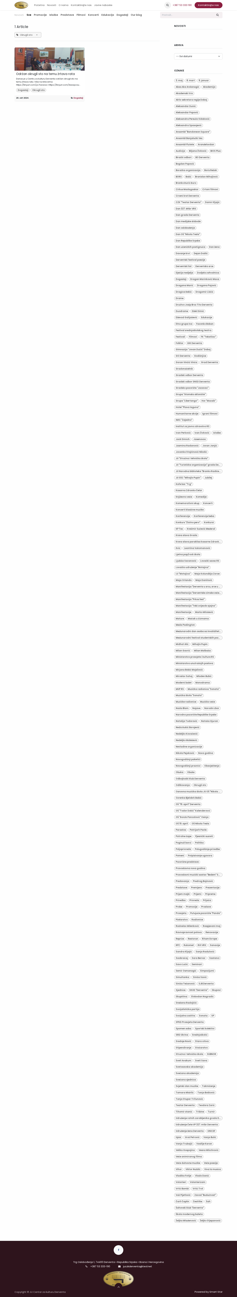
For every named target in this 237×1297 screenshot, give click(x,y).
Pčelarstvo (182, 919)
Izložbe (217, 432)
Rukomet (189, 945)
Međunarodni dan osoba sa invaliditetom (199, 631)
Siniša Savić (200, 977)
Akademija (209, 86)
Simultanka (182, 977)
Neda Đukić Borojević (187, 727)
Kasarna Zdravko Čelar (189, 490)
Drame (179, 298)
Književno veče (184, 496)
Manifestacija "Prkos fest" (190, 599)
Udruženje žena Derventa (190, 1131)
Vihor (179, 1169)
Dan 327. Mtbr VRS (186, 208)
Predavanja (182, 881)
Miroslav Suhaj (184, 676)
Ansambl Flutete (185, 144)
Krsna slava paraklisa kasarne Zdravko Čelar (199, 541)
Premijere (196, 887)
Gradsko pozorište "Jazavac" (192, 387)
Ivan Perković (183, 432)
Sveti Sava (201, 1060)
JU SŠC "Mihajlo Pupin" (188, 477)
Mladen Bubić (204, 676)
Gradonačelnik (184, 368)
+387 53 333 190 (182, 5)
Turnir (211, 1111)
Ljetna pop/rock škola (188, 554)
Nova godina (205, 753)
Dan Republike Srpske (188, 240)
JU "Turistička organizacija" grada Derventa (199, 464)
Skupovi (216, 990)
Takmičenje (208, 1086)
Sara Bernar (198, 958)
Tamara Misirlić (185, 1092)
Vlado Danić (202, 1175)
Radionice (197, 919)
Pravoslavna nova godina (190, 868)
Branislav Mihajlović (206, 176)
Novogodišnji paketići (188, 759)
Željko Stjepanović (210, 1220)
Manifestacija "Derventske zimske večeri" (199, 592)
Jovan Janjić (209, 445)
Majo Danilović (203, 580)
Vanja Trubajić (184, 1143)
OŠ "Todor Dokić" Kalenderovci (193, 810)
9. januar (204, 80)
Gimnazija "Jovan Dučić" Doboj (193, 349)
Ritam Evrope (209, 938)
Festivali (180, 336)
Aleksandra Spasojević (189, 125)
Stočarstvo (201, 1047)
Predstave (181, 887)
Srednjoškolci (199, 1034)
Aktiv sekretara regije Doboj (191, 99)
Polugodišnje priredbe (207, 849)
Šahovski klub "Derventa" (190, 1207)
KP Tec (179, 528)
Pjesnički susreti (204, 836)
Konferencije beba (204, 516)
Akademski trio (184, 93)
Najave (196, 708)
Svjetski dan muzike (187, 1086)
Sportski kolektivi (204, 1028)
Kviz (178, 548)
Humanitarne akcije (187, 413)
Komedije (201, 496)
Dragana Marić (184, 285)
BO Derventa (202, 157)
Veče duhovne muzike (188, 1163)
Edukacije (206, 317)
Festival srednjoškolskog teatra (193, 330)
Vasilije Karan (204, 1143)
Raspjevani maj (211, 926)
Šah (208, 1201)
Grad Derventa (209, 362)
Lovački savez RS (209, 560)
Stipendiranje (183, 1047)
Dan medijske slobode (188, 221)
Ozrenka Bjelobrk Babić (189, 797)
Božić (188, 176)
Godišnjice (200, 355)
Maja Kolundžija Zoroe (207, 573)
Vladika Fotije (183, 1175)
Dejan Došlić (201, 253)
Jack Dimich (183, 439)
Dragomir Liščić (204, 291)
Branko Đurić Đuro (186, 183)
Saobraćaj (182, 958)
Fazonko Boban (204, 323)
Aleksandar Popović (187, 112)
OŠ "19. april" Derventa (188, 804)
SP (212, 1015)
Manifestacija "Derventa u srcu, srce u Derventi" (199, 586)
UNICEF (211, 1131)
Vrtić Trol (198, 1188)
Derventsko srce (204, 266)
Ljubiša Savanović (186, 560)
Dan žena (214, 247)
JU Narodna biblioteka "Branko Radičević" (199, 471)
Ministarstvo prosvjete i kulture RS (195, 656)
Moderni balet (184, 682)
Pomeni (180, 855)
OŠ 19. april (182, 823)
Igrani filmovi (209, 413)
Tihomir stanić (184, 1111)
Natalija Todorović (186, 721)
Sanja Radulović (205, 951)
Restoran (193, 938)
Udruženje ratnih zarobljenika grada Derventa (199, 1118)
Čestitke (197, 1201)
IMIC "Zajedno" (184, 420)
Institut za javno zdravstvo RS (192, 426)
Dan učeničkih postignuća (190, 247)
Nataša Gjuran (209, 721)
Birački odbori (184, 157)
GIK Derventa (194, 343)
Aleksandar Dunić (186, 106)
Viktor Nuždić (193, 1169)
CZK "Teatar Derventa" (188, 202)
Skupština (181, 996)
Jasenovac (199, 439)
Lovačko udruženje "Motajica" (192, 567)
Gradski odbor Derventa (189, 375)
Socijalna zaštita (185, 1015)
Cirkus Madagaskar (187, 189)
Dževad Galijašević (186, 317)
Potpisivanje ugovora (200, 855)
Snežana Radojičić (186, 1002)
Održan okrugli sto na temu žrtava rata (45, 74)
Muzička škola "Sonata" (189, 695)
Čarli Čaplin (182, 1201)
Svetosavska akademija (189, 1066)
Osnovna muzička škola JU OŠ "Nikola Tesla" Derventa (199, 791)
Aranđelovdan (206, 144)
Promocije (191, 906)
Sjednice (180, 990)
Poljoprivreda (183, 849)
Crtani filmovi (210, 189)
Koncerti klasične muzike (190, 509)
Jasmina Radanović (187, 445)
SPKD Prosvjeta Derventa (190, 1022)
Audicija (180, 151)
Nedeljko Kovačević (187, 733)
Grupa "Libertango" (187, 400)
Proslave (206, 906)
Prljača (207, 900)
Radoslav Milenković (187, 926)
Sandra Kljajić (184, 951)
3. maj (179, 80)
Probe (179, 906)
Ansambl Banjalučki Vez (189, 138)
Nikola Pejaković (185, 753)
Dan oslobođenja (185, 227)
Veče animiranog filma (189, 1156)
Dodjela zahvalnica (208, 272)
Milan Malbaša (202, 650)
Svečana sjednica (186, 1079)
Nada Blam (182, 708)
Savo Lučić (182, 964)
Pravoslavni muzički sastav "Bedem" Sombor (199, 874)
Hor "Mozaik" (209, 400)
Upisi (178, 1137)
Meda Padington (185, 624)
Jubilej (208, 477)
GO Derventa (183, 355)
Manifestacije (183, 612)
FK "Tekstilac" (208, 336)
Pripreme (210, 894)
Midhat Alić (182, 644)
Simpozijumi (207, 970)
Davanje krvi (183, 253)
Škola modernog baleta (189, 1214)
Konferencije (183, 516)
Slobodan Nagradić (202, 996)
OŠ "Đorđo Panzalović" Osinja (192, 817)
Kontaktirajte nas (208, 5)
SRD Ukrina (182, 1034)
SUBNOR (211, 1054)
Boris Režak (210, 170)
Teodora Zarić (206, 1105)
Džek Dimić (198, 311)
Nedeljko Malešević (186, 740)
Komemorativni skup (187, 503)
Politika (199, 842)
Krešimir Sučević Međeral (201, 528)
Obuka (179, 772)
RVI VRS (202, 945)
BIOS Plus (215, 151)
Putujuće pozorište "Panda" (205, 913)
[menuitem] (39, 5)
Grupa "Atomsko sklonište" (191, 394)
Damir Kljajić (212, 202)
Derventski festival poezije (190, 259)
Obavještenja (211, 765)
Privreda (194, 900)
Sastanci (214, 958)
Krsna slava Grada (186, 535)
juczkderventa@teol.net (137, 1266)
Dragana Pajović (206, 285)
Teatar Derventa (185, 1105)
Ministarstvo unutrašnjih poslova (194, 663)
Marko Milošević (204, 612)
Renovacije (212, 932)
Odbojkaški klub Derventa (190, 778)
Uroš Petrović (192, 1137)
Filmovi (193, 336)
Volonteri (181, 1182)
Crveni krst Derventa (187, 195)
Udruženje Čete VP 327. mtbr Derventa (197, 1124)
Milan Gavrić (183, 650)
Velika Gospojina (185, 1150)
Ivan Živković (202, 432)
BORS (179, 176)
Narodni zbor (211, 708)
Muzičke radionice (186, 701)
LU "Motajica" (183, 573)
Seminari (197, 964)
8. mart (191, 80)
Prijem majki (183, 894)
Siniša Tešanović (185, 983)
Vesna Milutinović (208, 1150)
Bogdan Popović (185, 163)
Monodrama (202, 682)
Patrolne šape (183, 836)
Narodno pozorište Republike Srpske (196, 714)
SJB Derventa (206, 983)
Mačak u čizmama (198, 618)
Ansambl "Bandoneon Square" (193, 131)
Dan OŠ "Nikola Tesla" (188, 234)
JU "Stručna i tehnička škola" (192, 458)
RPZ (178, 945)
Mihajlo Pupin (199, 644)
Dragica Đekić (184, 291)
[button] (167, 5)
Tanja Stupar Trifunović (189, 1099)
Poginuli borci (183, 842)
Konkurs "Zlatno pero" (188, 522)
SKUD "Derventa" (198, 990)
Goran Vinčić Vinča (186, 362)
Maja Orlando (184, 580)
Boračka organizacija (188, 170)
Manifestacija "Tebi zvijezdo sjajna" (196, 605)
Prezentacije (212, 887)
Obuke (190, 772)
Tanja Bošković (206, 1092)
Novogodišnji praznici (188, 765)
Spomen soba (183, 1028)
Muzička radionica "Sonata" (203, 689)
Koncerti (208, 503)
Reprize (180, 938)
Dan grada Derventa (187, 215)
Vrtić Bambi (182, 1188)
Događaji (23, 90)
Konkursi (209, 522)
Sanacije (215, 945)
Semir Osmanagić (186, 970)
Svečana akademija (187, 1073)
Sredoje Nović (183, 1041)
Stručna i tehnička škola (189, 1054)
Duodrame (182, 311)
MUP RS (180, 689)
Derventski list (184, 266)
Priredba (181, 900)
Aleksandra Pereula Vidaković (193, 118)
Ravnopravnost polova (189, 932)
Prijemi (197, 894)
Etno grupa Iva (184, 323)
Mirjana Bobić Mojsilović (189, 669)
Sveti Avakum (183, 1060)
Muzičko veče (207, 701)
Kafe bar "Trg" (184, 484)
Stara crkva (202, 1041)
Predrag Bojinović (203, 881)
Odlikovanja (183, 785)
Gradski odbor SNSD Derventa (193, 381)
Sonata (203, 1015)
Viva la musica (212, 1169)
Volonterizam (197, 1182)
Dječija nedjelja (184, 272)
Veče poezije (211, 1163)
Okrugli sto (38, 90)
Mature (180, 618)
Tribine (200, 1111)
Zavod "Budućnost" (205, 1195)
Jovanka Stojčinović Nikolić (191, 452)
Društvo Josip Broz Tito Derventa (194, 304)
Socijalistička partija (187, 1009)
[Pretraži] (217, 15)
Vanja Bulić (209, 1137)
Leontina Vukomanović (197, 548)
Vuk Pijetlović (183, 1195)
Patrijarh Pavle (198, 829)
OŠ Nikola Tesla (200, 823)
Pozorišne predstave (187, 861)
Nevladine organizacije (189, 746)
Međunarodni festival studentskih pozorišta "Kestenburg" (199, 637)
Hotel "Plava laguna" (187, 407)
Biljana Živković (198, 151)
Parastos (181, 829)
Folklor (179, 343)
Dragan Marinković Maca (204, 279)
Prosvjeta (181, 913)
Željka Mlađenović (186, 1220)
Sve (29, 15)
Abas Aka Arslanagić (187, 86)
